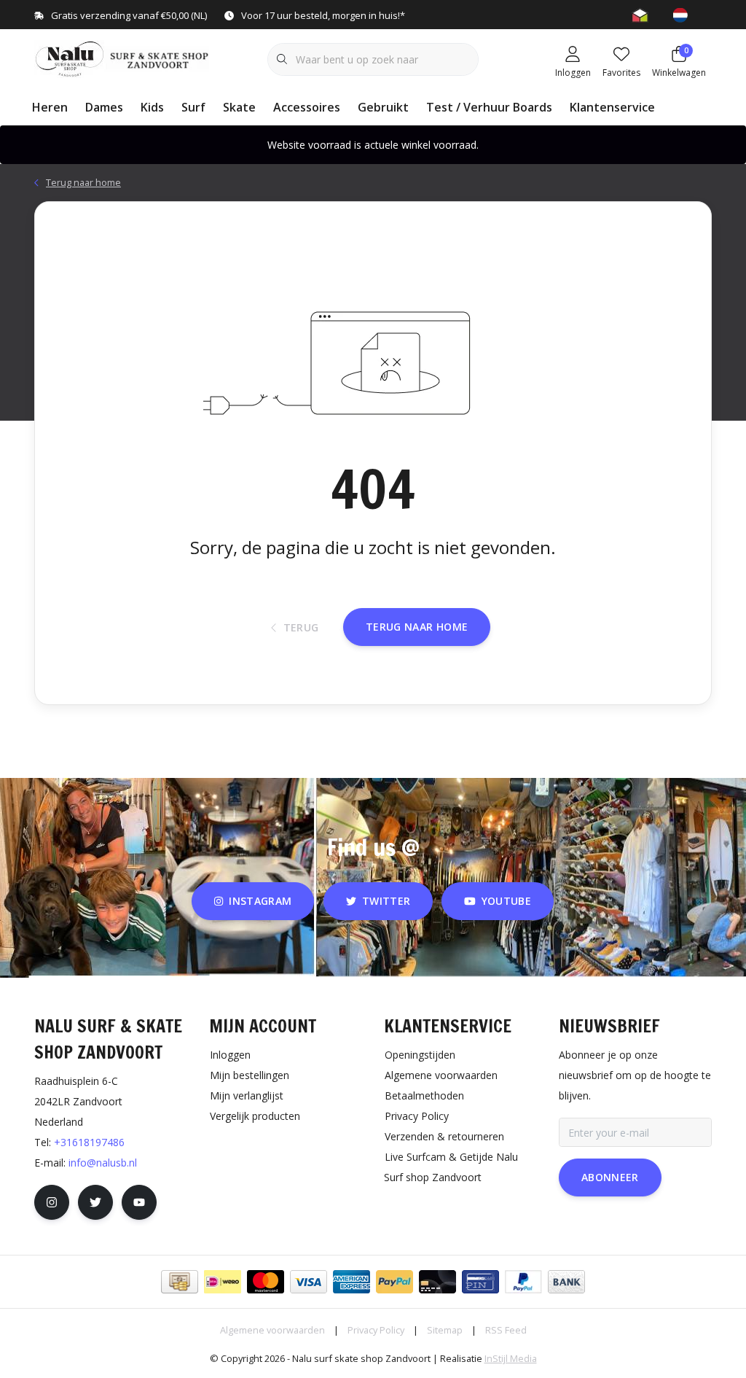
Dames (104, 107)
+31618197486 (89, 1142)
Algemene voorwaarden (272, 1329)
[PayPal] (394, 1281)
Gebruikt (383, 107)
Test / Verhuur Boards (489, 107)
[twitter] (95, 1202)
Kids (152, 107)
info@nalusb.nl (102, 1162)
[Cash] (179, 1281)
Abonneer (610, 1177)
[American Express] (351, 1281)
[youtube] (139, 1202)
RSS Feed (506, 1329)
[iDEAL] (222, 1281)
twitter (386, 901)
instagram (260, 901)
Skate (239, 107)
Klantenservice (612, 107)
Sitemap (445, 1329)
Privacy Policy (376, 1329)
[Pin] (480, 1281)
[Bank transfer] (566, 1281)
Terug (301, 627)
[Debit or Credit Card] (437, 1281)
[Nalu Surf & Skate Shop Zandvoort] (123, 58)
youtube (506, 901)
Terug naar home (417, 627)
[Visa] (308, 1281)
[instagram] (51, 1202)
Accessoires (306, 107)
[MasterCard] (265, 1281)
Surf (193, 107)
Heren (50, 107)
